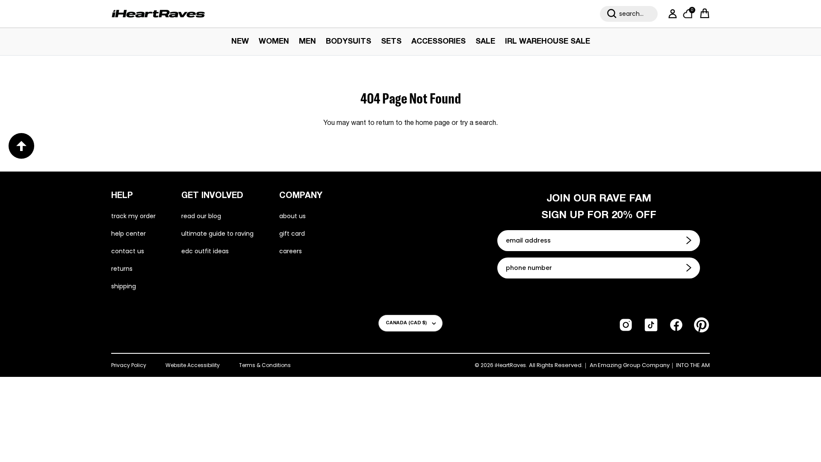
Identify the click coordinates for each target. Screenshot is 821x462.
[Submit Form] (689, 240)
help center (128, 233)
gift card (292, 233)
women (274, 41)
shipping (123, 286)
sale (485, 41)
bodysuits (348, 41)
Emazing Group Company (634, 365)
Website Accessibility (192, 365)
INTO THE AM (693, 365)
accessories (438, 41)
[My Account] (671, 14)
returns (122, 268)
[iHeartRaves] (158, 13)
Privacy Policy (128, 365)
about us (292, 216)
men (307, 41)
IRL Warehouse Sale (547, 41)
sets (391, 41)
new (240, 41)
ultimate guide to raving (217, 233)
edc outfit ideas (205, 251)
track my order (133, 216)
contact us (127, 251)
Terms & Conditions (265, 365)
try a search (478, 123)
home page (433, 123)
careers (290, 251)
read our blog (201, 216)
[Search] (612, 13)
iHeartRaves (510, 365)
